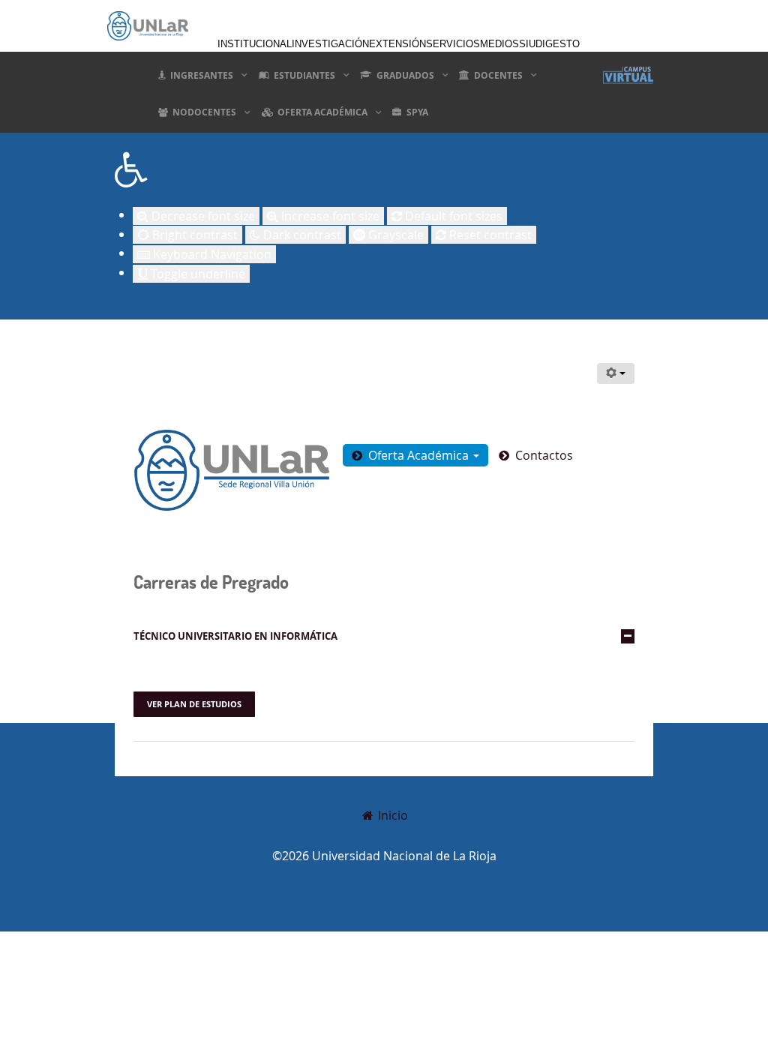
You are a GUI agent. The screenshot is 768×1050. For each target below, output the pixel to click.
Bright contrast (193, 234)
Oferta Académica (420, 455)
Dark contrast (300, 234)
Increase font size (329, 216)
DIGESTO (558, 44)
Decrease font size (201, 216)
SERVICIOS (453, 44)
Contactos (544, 455)
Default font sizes (452, 216)
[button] (384, 170)
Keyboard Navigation (211, 254)
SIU (527, 44)
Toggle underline (196, 274)
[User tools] (615, 373)
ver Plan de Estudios (194, 704)
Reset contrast (489, 234)
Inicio (391, 815)
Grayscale (394, 234)
